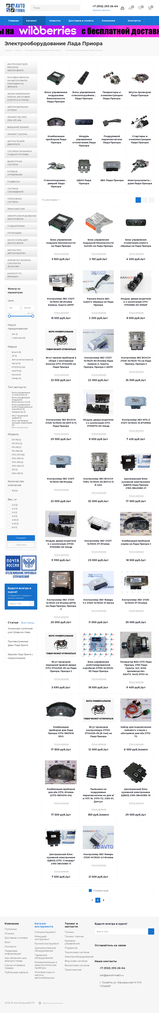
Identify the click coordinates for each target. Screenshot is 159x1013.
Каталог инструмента (44, 925)
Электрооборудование (79, 956)
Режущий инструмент (42, 938)
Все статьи (27, 622)
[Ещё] (149, 20)
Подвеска (71, 947)
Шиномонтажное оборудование (45, 949)
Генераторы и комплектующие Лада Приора (112, 95)
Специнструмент (45, 932)
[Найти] (76, 8)
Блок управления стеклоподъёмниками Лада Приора (83, 95)
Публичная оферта (16, 972)
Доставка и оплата (16, 937)
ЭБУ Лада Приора (112, 180)
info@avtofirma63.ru (112, 975)
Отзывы (9, 933)
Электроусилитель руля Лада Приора (139, 182)
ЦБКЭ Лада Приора (84, 182)
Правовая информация (13, 952)
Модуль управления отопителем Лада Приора (84, 141)
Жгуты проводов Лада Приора (140, 94)
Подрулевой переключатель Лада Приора (112, 139)
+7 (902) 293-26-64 (105, 6)
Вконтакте (98, 953)
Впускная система (76, 960)
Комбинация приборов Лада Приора (56, 139)
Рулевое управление (72, 942)
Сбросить (21, 544)
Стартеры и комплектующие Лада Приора (140, 139)
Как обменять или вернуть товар (16, 959)
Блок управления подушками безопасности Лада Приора (56, 97)
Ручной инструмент (47, 943)
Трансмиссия (73, 969)
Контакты (10, 946)
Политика (11, 929)
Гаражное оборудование (44, 956)
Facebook (105, 953)
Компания (12, 923)
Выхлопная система (77, 965)
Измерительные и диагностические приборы (46, 965)
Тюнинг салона (74, 936)
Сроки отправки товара (15, 966)
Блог (8, 942)
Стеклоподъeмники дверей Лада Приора (56, 183)
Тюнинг (69, 932)
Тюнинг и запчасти (71, 925)
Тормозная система (77, 952)
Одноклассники (113, 953)
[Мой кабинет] (122, 8)
